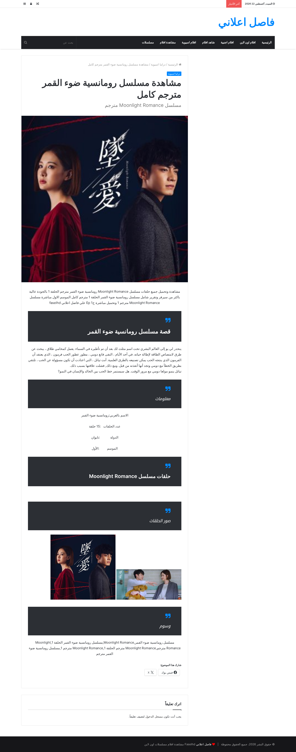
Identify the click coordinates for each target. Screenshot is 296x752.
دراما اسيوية (158, 64)
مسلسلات (148, 42)
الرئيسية (267, 42)
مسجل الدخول (154, 716)
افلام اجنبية (227, 42)
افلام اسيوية (189, 42)
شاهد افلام (208, 42)
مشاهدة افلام (168, 42)
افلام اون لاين (248, 42)
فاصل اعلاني (203, 744)
